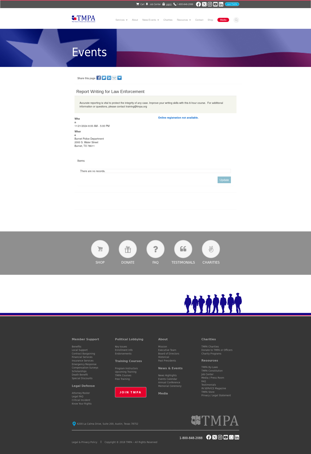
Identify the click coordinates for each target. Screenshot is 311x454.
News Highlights (167, 375)
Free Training (122, 379)
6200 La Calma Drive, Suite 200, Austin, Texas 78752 (107, 424)
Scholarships (79, 371)
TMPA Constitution (212, 371)
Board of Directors (168, 353)
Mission (162, 346)
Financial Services (82, 357)
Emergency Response (84, 364)
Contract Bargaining (83, 353)
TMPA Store (208, 392)
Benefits (76, 346)
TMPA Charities (210, 346)
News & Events (170, 368)
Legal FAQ (77, 396)
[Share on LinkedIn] (109, 78)
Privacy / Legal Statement (216, 395)
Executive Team (167, 350)
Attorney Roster (81, 393)
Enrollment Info (124, 350)
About (135, 19)
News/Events (149, 19)
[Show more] (119, 78)
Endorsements (123, 353)
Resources (182, 19)
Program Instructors (126, 368)
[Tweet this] (104, 78)
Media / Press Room (212, 378)
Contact (199, 19)
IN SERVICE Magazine (213, 388)
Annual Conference (169, 382)
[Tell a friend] (114, 78)
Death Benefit (80, 374)
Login (169, 4)
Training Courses (128, 361)
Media (223, 19)
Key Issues (121, 346)
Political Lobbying (129, 339)
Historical (163, 357)
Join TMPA (232, 4)
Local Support (80, 350)
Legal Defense (83, 385)
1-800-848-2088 (185, 4)
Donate (127, 262)
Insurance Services (83, 360)
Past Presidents (167, 360)
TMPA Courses (123, 375)
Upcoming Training (125, 372)
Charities (168, 19)
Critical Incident (81, 400)
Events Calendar (167, 379)
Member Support (85, 339)
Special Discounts (82, 378)
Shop (210, 19)
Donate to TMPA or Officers (217, 350)
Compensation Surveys (85, 367)
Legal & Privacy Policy (84, 442)
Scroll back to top (302, 434)
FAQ (155, 262)
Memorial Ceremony (169, 386)
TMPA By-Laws (209, 367)
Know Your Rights (82, 403)
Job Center (155, 4)
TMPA (83, 19)
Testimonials (183, 262)
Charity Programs (211, 353)
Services (120, 19)
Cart (142, 4)
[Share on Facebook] (98, 78)
